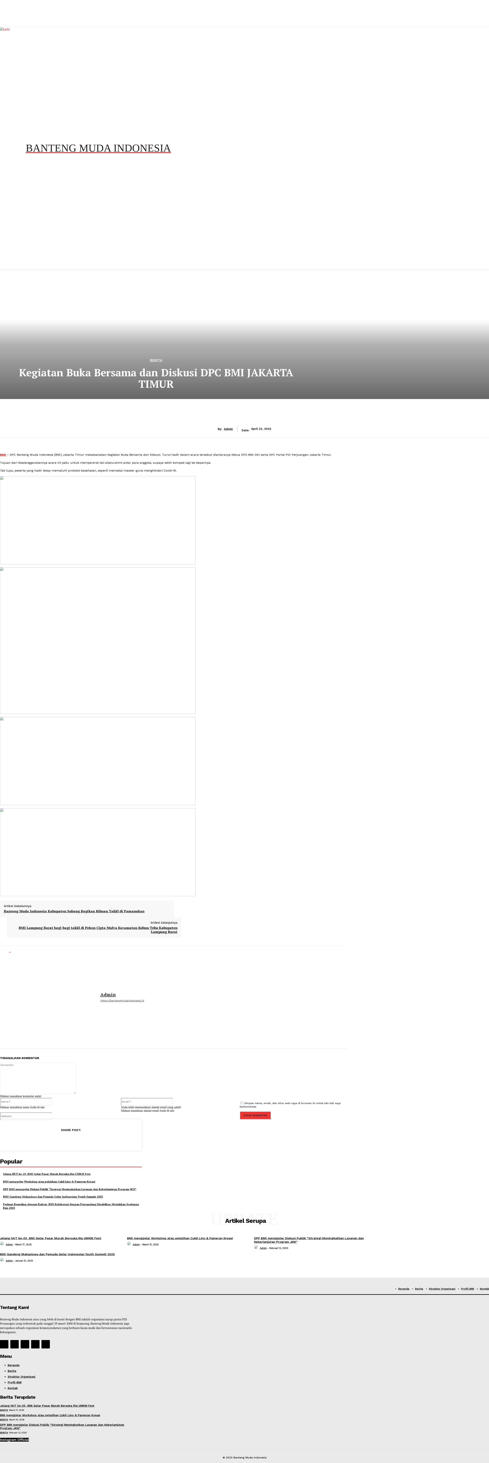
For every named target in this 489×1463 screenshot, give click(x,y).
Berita (156, 360)
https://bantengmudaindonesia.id (122, 1000)
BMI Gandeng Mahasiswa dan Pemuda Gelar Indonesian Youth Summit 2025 (53, 1196)
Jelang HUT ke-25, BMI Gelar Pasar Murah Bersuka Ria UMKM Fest (47, 1174)
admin (228, 429)
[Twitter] (57, 1139)
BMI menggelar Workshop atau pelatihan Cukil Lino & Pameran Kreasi (49, 1181)
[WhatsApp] (71, 1139)
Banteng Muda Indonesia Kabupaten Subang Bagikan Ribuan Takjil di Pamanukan (74, 911)
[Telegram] (84, 1139)
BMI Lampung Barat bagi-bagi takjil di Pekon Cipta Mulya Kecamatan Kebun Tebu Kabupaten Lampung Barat (98, 929)
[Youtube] (45, 1344)
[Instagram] (14, 1344)
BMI (3, 454)
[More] (98, 1140)
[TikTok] (25, 1344)
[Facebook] (43, 1139)
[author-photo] (2, 1244)
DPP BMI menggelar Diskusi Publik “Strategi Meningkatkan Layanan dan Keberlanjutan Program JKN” (69, 1189)
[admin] (47, 997)
